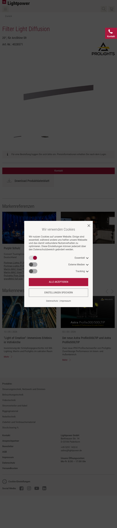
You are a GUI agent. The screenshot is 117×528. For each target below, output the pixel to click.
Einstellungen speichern (58, 292)
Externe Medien (76, 264)
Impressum (65, 301)
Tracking (80, 271)
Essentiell (80, 257)
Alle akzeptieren (58, 281)
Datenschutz (52, 301)
